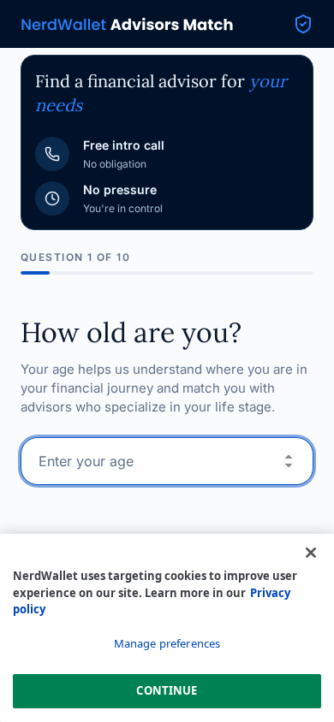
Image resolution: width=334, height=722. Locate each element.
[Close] (311, 552)
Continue (166, 690)
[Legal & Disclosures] (303, 24)
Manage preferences (167, 643)
